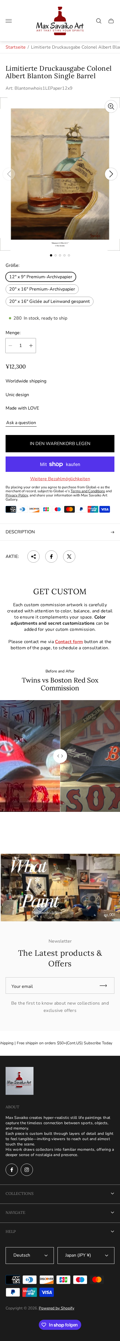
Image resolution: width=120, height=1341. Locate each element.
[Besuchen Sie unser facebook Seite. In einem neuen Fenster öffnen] (12, 1170)
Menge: (13, 332)
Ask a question (21, 423)
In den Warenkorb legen (60, 444)
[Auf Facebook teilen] (51, 556)
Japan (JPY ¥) (78, 1255)
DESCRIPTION (20, 532)
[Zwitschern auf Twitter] (69, 556)
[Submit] (106, 985)
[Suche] (99, 21)
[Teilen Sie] (33, 556)
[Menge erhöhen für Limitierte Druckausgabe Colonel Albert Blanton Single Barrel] (31, 345)
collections (19, 1193)
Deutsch (21, 1255)
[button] (51, 255)
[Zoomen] (111, 106)
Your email (22, 986)
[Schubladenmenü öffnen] (9, 21)
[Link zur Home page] (19, 1081)
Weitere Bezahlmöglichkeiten (60, 478)
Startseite (16, 47)
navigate (15, 1212)
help (11, 1231)
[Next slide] (111, 174)
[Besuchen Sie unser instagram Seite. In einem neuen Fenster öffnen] (27, 1170)
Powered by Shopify (56, 1308)
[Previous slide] (9, 174)
